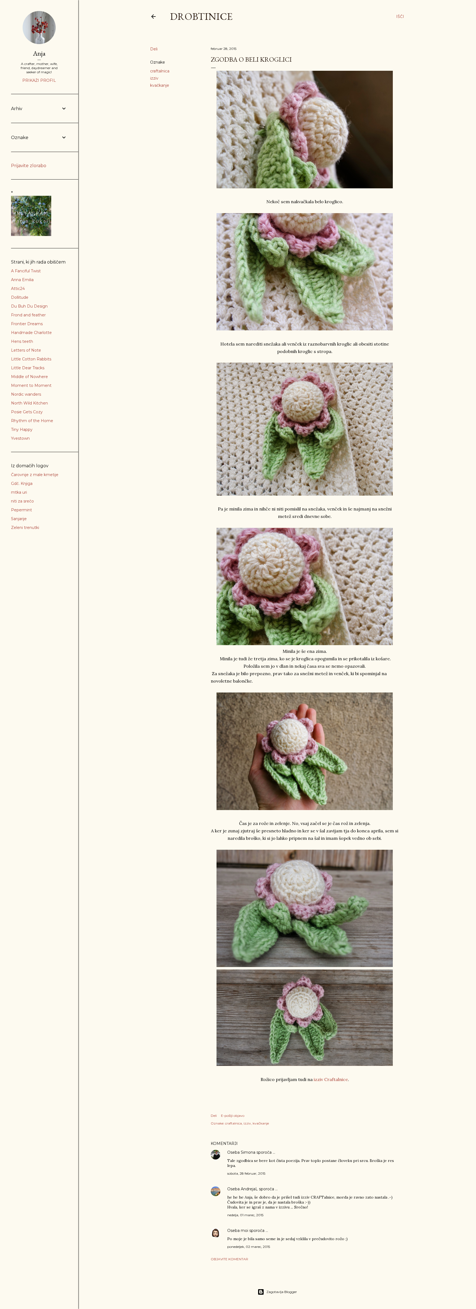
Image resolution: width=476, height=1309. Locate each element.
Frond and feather (28, 315)
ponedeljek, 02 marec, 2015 (248, 1247)
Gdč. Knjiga (22, 483)
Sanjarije (19, 518)
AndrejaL (249, 1188)
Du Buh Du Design (29, 306)
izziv (154, 78)
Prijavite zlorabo (28, 165)
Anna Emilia (22, 279)
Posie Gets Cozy (27, 411)
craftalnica (159, 71)
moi (244, 1230)
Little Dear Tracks (27, 367)
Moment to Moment (31, 385)
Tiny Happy (22, 429)
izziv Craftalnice (330, 1079)
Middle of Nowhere (29, 376)
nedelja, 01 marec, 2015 (245, 1215)
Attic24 (18, 288)
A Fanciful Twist (26, 270)
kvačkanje (159, 85)
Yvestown (20, 438)
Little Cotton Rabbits (31, 359)
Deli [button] (154, 49)
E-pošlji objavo (232, 1116)
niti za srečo (22, 501)
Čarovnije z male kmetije (34, 474)
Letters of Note (26, 350)
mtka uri (19, 492)
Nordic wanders (26, 394)
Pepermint (21, 509)
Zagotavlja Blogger (281, 1292)
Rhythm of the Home (32, 420)
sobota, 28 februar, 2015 (246, 1173)
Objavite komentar (229, 1259)
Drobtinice (201, 16)
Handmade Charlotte (31, 332)
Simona (248, 1152)
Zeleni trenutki (25, 527)
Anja (39, 53)
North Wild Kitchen (29, 403)
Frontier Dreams (27, 323)
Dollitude (19, 297)
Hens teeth (22, 341)
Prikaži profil (39, 80)
